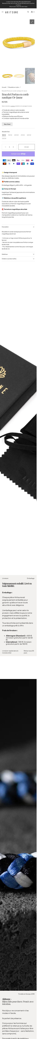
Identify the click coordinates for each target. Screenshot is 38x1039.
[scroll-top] (32, 1035)
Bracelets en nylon (13, 84)
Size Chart (7, 121)
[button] (28, 12)
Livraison (13, 103)
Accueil (4, 84)
